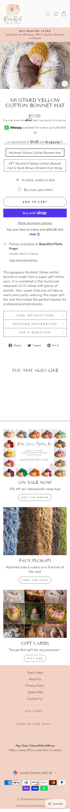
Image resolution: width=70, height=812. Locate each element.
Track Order (35, 672)
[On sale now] (35, 453)
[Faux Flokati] (35, 531)
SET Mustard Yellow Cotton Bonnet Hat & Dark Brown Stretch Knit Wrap (34, 165)
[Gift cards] (35, 614)
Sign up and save (34, 723)
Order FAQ (35, 692)
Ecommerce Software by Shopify (35, 805)
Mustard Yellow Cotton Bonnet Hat (35, 152)
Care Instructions (35, 315)
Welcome (34, 711)
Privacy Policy (35, 685)
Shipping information (35, 323)
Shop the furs (35, 580)
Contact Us (35, 699)
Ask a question (35, 332)
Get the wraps (35, 497)
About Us (35, 679)
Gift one (35, 658)
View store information (23, 260)
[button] (35, 142)
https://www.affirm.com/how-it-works (35, 750)
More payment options (35, 223)
